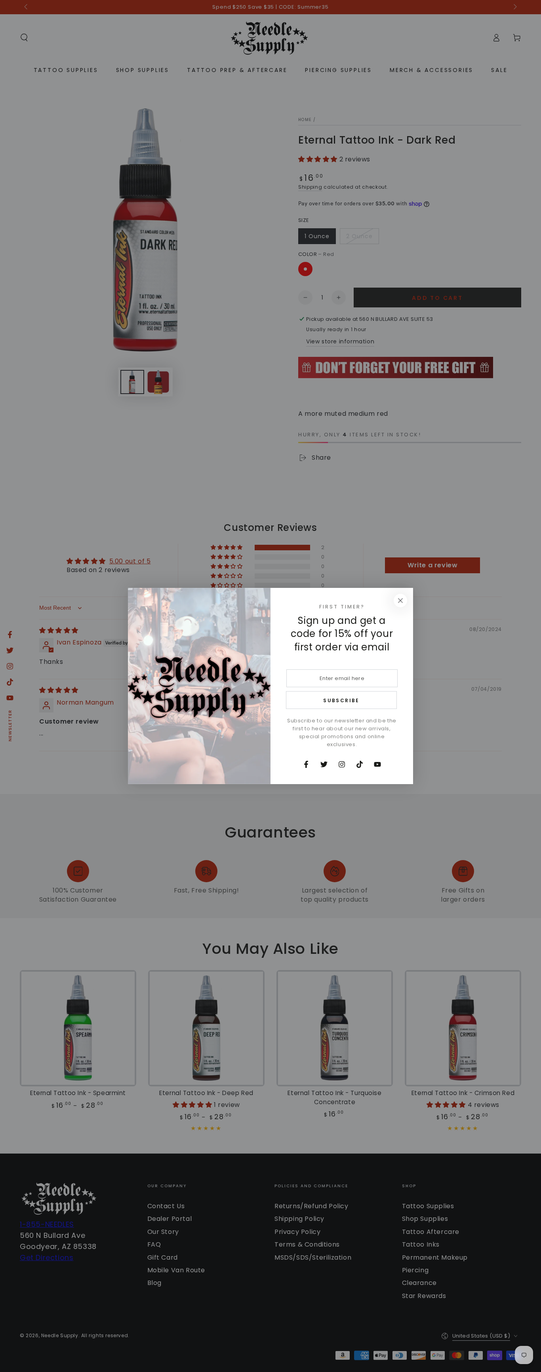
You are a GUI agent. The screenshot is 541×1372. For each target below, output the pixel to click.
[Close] (400, 600)
